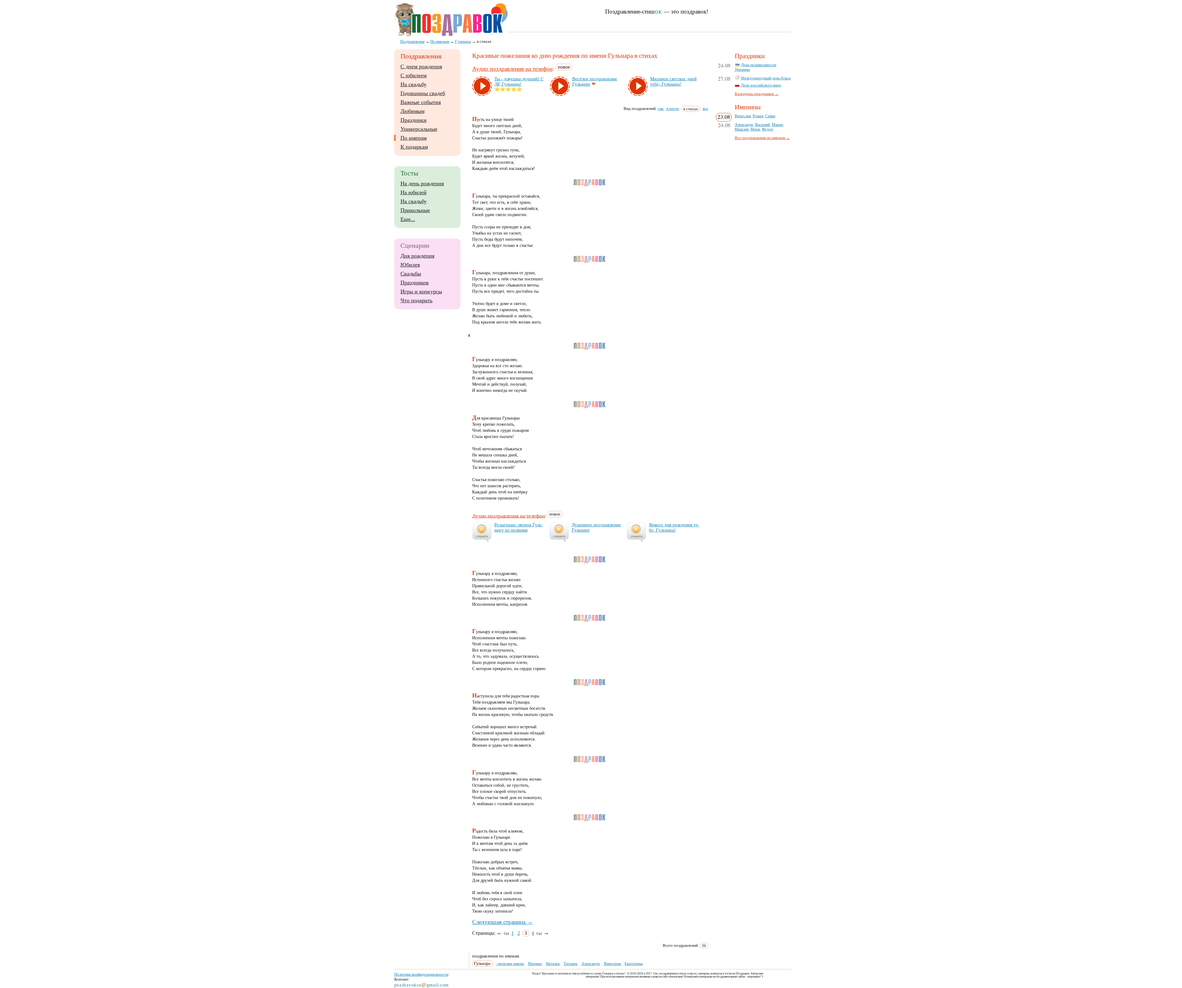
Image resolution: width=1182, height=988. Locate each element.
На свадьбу (413, 84)
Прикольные (415, 210)
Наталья (553, 963)
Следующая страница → (502, 922)
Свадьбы (410, 274)
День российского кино (761, 85)
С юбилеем (413, 75)
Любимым (412, 111)
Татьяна (570, 963)
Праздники (413, 120)
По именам (413, 138)
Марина (535, 963)
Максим (742, 129)
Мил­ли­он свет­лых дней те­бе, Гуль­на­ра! (673, 81)
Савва (770, 116)
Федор (767, 129)
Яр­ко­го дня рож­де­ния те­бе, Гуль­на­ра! (674, 527)
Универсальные (418, 129)
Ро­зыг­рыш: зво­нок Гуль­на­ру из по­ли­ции (518, 527)
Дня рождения (417, 256)
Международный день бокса (766, 78)
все (705, 108)
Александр (590, 963)
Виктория (612, 963)
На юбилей (413, 192)
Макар (777, 124)
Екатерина (634, 963)
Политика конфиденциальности (421, 974)
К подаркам (414, 147)
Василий (762, 124)
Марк (755, 129)
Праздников (414, 282)
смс (661, 108)
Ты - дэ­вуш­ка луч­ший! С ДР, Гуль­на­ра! (519, 81)
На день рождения (422, 183)
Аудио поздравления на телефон (512, 69)
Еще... (407, 219)
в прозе (672, 108)
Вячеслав (743, 116)
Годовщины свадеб (422, 93)
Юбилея (410, 265)
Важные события (420, 102)
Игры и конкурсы (421, 291)
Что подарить (416, 300)
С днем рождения (421, 66)
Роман (758, 116)
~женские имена (510, 963)
